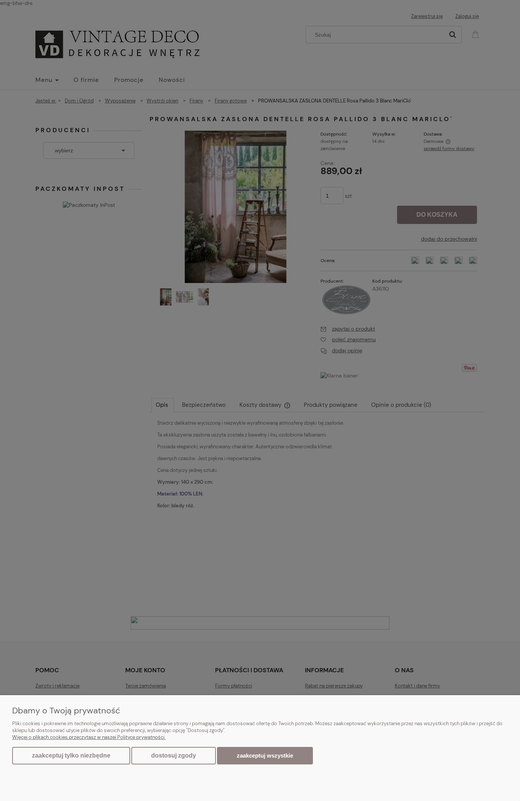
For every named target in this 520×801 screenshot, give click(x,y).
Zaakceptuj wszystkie (265, 755)
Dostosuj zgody (173, 755)
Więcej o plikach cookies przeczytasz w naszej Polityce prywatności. (89, 737)
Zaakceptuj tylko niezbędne (71, 755)
